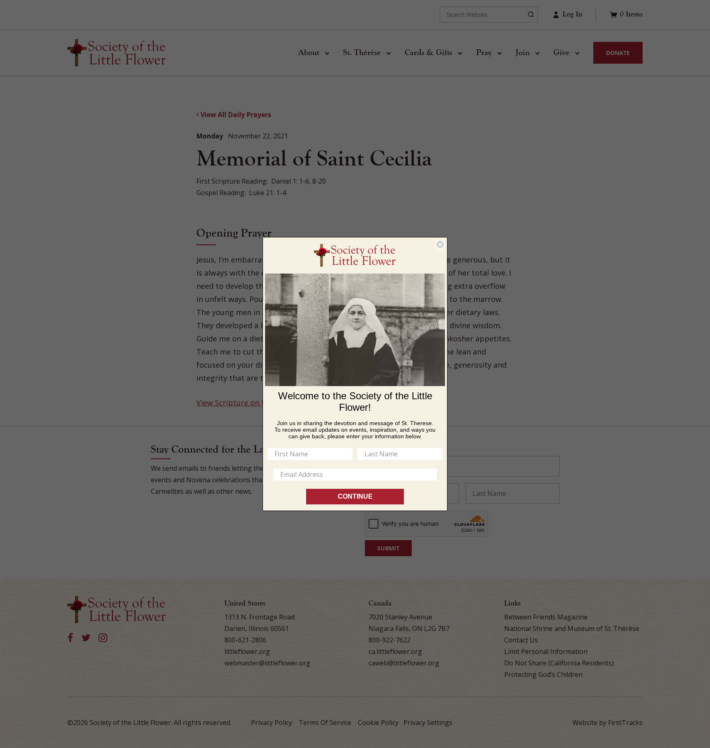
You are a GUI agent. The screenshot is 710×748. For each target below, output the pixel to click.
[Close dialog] (440, 244)
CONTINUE (355, 496)
